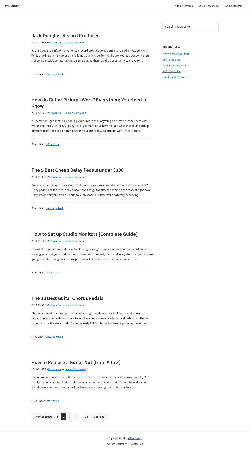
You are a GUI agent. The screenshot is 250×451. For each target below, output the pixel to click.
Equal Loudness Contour (176, 77)
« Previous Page (43, 417)
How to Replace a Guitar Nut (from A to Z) (76, 362)
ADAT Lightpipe (171, 71)
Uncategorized (54, 74)
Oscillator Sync (171, 59)
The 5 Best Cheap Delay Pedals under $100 (77, 170)
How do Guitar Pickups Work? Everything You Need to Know (89, 102)
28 (87, 417)
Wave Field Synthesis (174, 65)
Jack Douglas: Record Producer (65, 35)
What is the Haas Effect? (176, 54)
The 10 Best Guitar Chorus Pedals (67, 298)
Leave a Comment (75, 42)
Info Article (52, 144)
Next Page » (99, 417)
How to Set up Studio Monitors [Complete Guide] (84, 234)
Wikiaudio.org (135, 438)
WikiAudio (12, 6)
